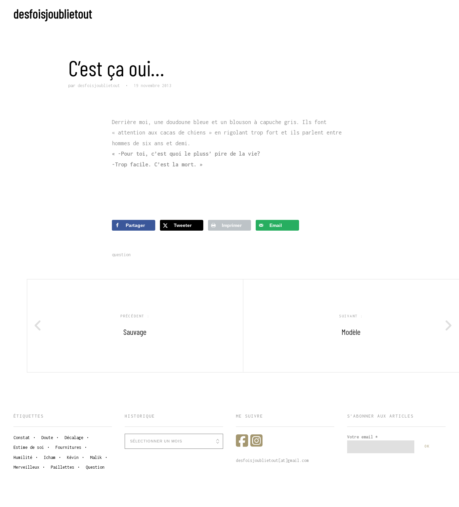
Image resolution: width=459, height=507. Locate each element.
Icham (49, 457)
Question (121, 254)
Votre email (362, 436)
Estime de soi (28, 447)
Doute (47, 437)
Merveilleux (26, 467)
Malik (96, 457)
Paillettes (62, 467)
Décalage (74, 437)
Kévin (73, 457)
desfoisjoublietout (52, 13)
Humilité (22, 457)
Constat (21, 437)
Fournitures (68, 447)
